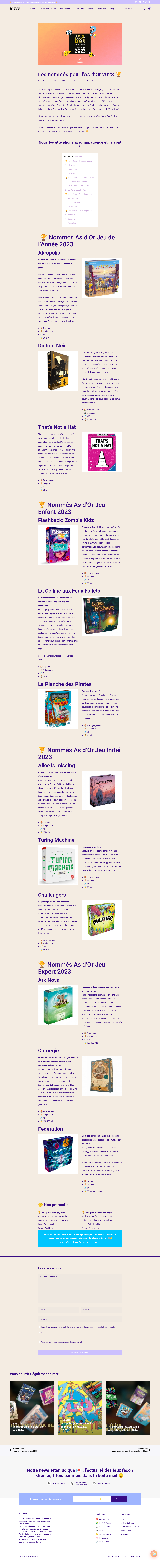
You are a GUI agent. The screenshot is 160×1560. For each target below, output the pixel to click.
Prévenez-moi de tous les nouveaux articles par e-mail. (61, 1342)
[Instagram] (146, 2)
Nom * (42, 1310)
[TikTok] (149, 2)
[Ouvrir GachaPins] (153, 1553)
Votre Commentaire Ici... (49, 1277)
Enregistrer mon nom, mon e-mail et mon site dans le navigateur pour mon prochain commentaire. (78, 1327)
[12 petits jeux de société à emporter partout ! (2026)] (128, 1408)
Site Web (43, 1319)
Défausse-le (78, 156)
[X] (140, 2)
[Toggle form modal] (136, 2)
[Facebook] (143, 2)
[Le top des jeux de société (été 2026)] (32, 1408)
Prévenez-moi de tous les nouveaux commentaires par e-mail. (64, 1333)
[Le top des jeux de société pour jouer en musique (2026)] (80, 1408)
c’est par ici (60, 120)
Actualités (94, 81)
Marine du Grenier (44, 81)
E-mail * (86, 1310)
